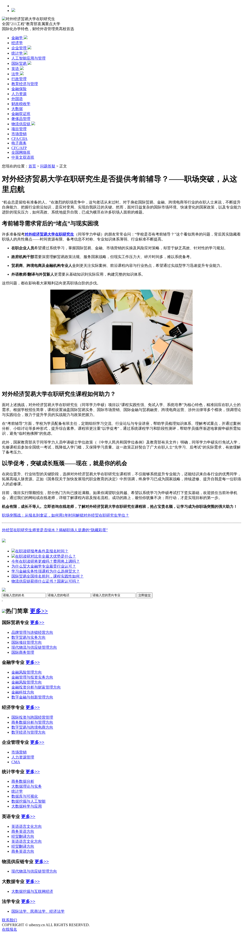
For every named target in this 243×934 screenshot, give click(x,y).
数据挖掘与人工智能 (28, 801)
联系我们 (9, 920)
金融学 (17, 38)
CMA (15, 762)
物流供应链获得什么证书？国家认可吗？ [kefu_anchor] (45, 581)
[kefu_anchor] (4, 540)
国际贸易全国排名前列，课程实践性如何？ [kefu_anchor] (47, 576)
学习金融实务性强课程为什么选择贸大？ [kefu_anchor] (45, 571)
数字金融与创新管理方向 (32, 697)
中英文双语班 (22, 157)
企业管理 (19, 48)
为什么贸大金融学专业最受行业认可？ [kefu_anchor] (43, 566)
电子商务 (19, 143)
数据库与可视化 (24, 796)
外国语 (17, 99)
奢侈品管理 (20, 119)
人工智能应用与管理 (28, 58)
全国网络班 (20, 152)
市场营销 (19, 134)
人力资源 (19, 94)
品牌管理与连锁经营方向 (32, 632)
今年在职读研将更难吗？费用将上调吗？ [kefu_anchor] (45, 561)
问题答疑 (47, 166)
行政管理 (19, 79)
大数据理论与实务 (26, 786)
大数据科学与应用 (26, 806)
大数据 (17, 109)
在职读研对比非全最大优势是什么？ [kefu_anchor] (45, 556)
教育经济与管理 (24, 84)
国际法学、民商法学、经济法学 (38, 911)
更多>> (39, 611)
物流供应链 (21, 124)
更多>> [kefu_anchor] (33, 771)
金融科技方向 (22, 692)
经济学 (17, 43)
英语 (15, 69)
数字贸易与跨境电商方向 (32, 727)
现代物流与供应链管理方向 (34, 647)
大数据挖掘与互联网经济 (32, 891)
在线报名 (9, 929)
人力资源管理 (22, 757)
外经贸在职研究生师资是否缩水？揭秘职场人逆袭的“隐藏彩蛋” (55, 530)
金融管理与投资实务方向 (32, 677)
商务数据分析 (22, 781)
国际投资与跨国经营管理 (32, 717)
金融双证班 (20, 114)
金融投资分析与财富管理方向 (36, 687)
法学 (15, 74)
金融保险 (19, 89)
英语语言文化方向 (26, 826)
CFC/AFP (19, 148)
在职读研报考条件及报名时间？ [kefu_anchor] (41, 551)
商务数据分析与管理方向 (32, 722)
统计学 (17, 53)
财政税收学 (20, 104)
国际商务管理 (22, 652)
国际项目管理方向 (26, 642)
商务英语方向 (22, 831)
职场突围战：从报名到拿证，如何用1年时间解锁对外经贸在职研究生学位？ (65, 515)
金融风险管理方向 (26, 672)
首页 (32, 166)
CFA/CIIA (19, 139)
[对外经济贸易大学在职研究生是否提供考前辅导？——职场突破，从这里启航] (121, 383)
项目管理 (19, 129)
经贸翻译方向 (22, 836)
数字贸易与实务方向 (28, 637)
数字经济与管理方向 (28, 732)
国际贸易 (19, 63)
